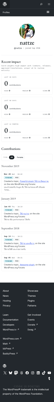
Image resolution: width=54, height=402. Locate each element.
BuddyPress (10, 353)
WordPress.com (12, 338)
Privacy (6, 305)
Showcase (33, 290)
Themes (32, 295)
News (6, 295)
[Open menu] (49, 4)
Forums (20, 157)
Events (31, 319)
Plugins (31, 300)
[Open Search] (41, 4)
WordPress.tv (11, 329)
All (12, 157)
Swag (32, 329)
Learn (5, 314)
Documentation (10, 319)
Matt (7, 343)
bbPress (8, 348)
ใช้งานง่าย (24, 213)
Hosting (7, 300)
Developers (8, 324)
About (6, 290)
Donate (33, 324)
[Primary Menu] (48, 12)
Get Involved (34, 314)
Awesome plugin (27, 264)
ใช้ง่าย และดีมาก (27, 243)
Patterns (32, 305)
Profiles (6, 12)
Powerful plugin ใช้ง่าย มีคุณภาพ (34, 181)
